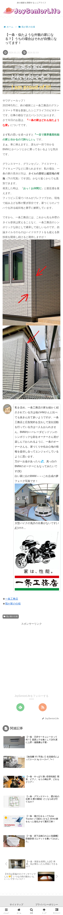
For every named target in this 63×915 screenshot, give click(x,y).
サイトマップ (16, 904)
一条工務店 (11, 598)
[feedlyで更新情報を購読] (20, 707)
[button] (52, 587)
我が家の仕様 (13, 603)
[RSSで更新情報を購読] (43, 707)
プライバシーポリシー (46, 904)
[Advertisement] (31, 657)
